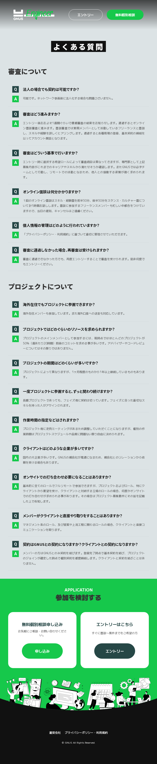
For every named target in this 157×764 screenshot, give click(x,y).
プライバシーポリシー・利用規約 (86, 733)
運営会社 (55, 733)
